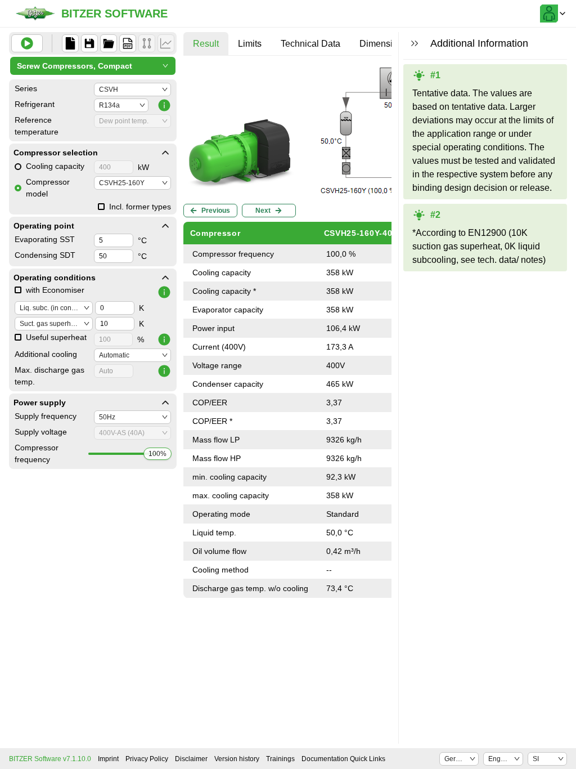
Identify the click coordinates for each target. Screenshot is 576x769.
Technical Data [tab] (310, 43)
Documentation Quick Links (343, 759)
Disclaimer (191, 759)
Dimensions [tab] (383, 43)
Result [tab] (206, 43)
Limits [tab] (250, 43)
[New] (70, 43)
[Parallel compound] (146, 43)
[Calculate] (27, 43)
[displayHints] (414, 43)
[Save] (89, 43)
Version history (236, 759)
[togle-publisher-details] (165, 152)
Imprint (108, 759)
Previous (215, 210)
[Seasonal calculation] (166, 43)
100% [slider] (157, 454)
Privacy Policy (146, 759)
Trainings (280, 759)
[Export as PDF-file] (127, 43)
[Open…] (108, 43)
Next (263, 210)
